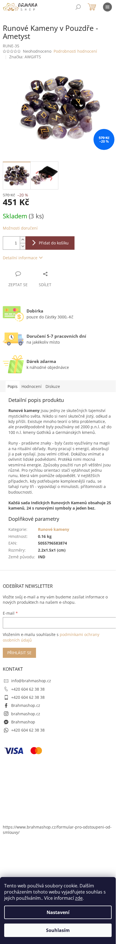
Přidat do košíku (54, 243)
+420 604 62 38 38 (28, 689)
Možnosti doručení (20, 228)
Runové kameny (53, 529)
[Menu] (107, 7)
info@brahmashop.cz (31, 680)
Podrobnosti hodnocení (75, 51)
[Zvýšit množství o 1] (22, 240)
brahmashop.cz (25, 713)
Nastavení (58, 912)
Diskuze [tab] (52, 386)
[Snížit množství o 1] (22, 246)
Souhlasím (58, 930)
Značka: (25, 56)
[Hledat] (78, 7)
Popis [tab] (13, 386)
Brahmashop (23, 722)
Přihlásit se (19, 652)
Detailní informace (20, 257)
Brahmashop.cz (25, 705)
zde (79, 898)
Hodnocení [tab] (31, 386)
